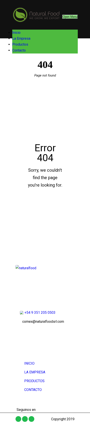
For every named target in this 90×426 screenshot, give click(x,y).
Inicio (16, 32)
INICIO (29, 363)
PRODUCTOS (34, 381)
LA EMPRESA (34, 372)
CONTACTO (33, 390)
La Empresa (21, 38)
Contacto (19, 50)
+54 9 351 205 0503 (39, 312)
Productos (20, 44)
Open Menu (70, 16)
